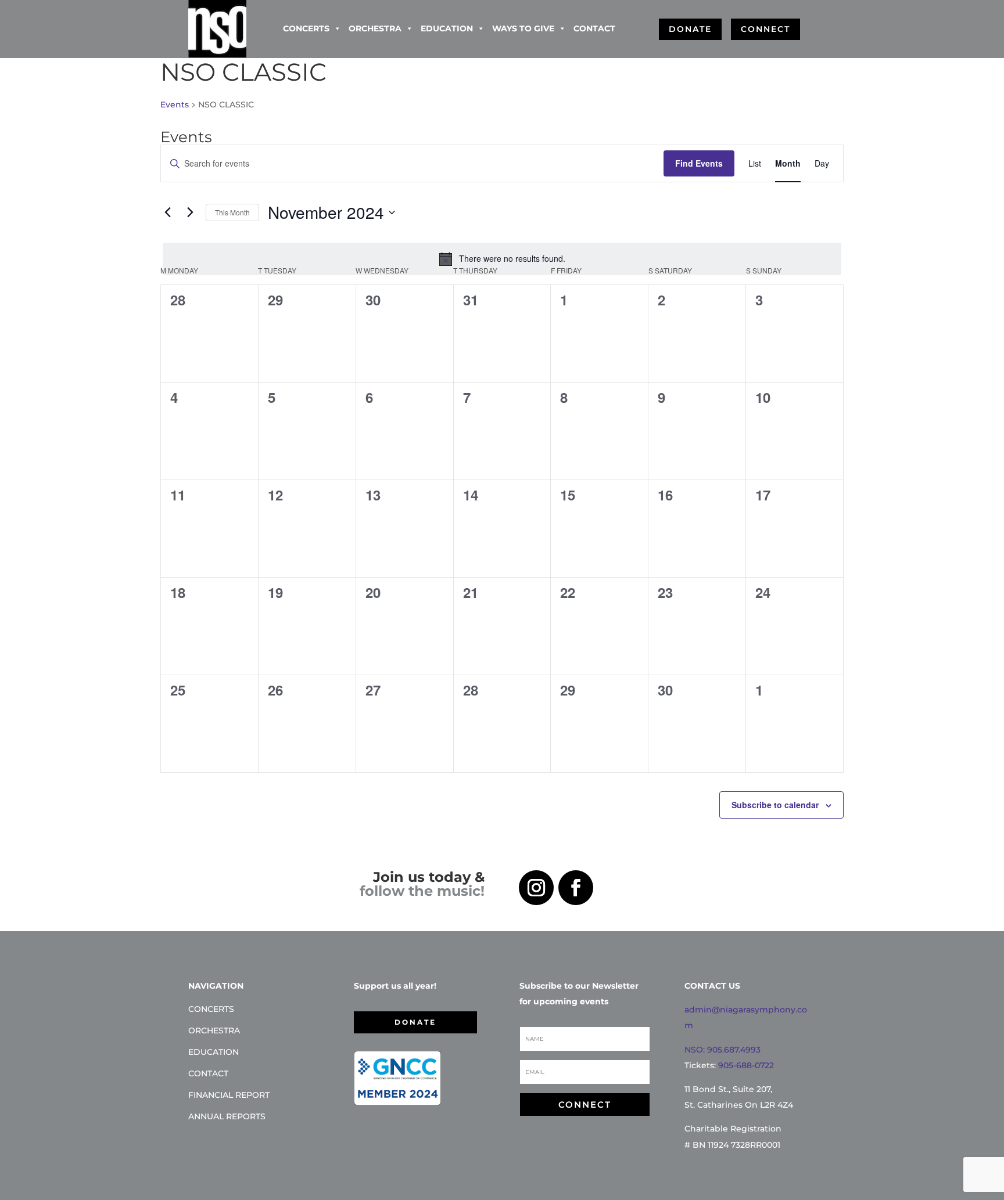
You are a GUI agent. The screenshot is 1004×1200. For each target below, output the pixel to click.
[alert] (502, 259)
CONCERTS (306, 28)
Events (174, 104)
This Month (232, 212)
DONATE (690, 29)
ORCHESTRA (375, 28)
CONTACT (594, 28)
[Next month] (190, 212)
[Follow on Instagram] (536, 887)
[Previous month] (167, 212)
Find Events (699, 163)
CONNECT (765, 29)
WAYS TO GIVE (523, 28)
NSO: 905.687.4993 (722, 1049)
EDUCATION (447, 28)
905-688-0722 (746, 1065)
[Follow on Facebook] (575, 887)
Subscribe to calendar (775, 804)
